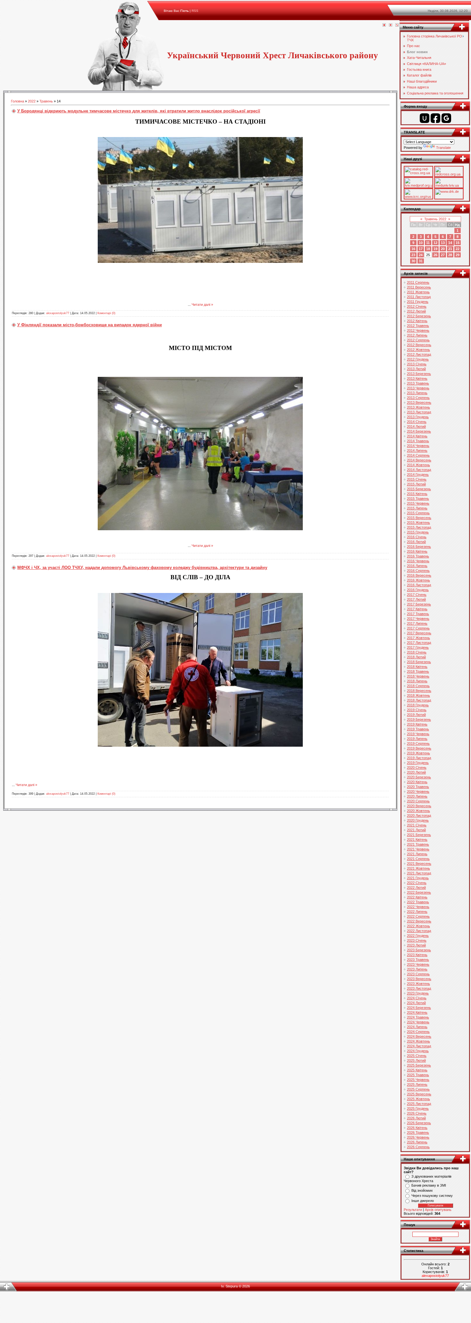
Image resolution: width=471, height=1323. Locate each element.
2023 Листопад (419, 988)
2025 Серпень (418, 1089)
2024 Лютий (416, 1003)
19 (435, 249)
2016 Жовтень (418, 580)
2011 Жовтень (418, 292)
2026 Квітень (417, 1128)
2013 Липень (417, 393)
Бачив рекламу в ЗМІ (428, 1185)
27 (443, 255)
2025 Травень (418, 1075)
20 (443, 249)
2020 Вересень (419, 806)
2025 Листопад (419, 1104)
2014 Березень (419, 431)
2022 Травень (418, 902)
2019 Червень (418, 734)
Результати (413, 1210)
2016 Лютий (416, 542)
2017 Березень (419, 604)
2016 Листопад (419, 585)
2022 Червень (418, 907)
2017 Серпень (418, 628)
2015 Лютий (416, 484)
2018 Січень (416, 652)
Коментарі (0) (106, 313)
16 (413, 249)
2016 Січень (416, 537)
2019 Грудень (418, 763)
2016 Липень (417, 566)
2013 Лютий (416, 369)
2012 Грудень (418, 359)
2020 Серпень (418, 801)
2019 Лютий (416, 715)
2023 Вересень (419, 979)
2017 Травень (418, 614)
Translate (443, 148)
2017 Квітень (417, 609)
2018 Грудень (418, 705)
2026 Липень (417, 1142)
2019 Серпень (418, 743)
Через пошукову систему (432, 1195)
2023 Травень (418, 960)
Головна (17, 101)
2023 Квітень (417, 955)
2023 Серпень (418, 974)
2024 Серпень (418, 1032)
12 (435, 243)
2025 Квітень (417, 1070)
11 (428, 243)
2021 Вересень (419, 863)
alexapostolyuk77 (57, 313)
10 (421, 243)
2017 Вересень (419, 633)
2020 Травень (418, 787)
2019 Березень (419, 719)
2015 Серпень (418, 513)
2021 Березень (419, 835)
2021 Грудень (418, 878)
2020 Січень (416, 767)
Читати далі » (202, 304)
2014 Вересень (419, 460)
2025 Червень (418, 1080)
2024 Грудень (418, 1051)
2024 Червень (418, 1022)
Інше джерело (422, 1201)
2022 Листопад (419, 931)
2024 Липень (417, 1027)
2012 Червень (418, 330)
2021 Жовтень (418, 868)
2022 (32, 101)
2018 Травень (418, 671)
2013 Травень (418, 383)
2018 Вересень (419, 691)
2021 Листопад (419, 873)
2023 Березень (419, 950)
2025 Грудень (418, 1108)
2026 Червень (418, 1137)
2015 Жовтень (418, 522)
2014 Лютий (416, 426)
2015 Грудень (418, 532)
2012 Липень (417, 335)
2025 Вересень (419, 1094)
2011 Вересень (419, 287)
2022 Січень (416, 883)
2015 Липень (417, 508)
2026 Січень (416, 1113)
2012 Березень (419, 316)
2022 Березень (419, 892)
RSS (195, 10)
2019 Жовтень (418, 753)
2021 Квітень (417, 839)
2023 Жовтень (418, 984)
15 (457, 243)
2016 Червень (418, 561)
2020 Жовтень (418, 811)
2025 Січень (416, 1056)
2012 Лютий (416, 311)
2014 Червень (418, 446)
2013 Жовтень (418, 407)
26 (435, 255)
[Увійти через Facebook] (435, 118)
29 (457, 255)
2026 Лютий (416, 1118)
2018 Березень (419, 662)
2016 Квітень (417, 551)
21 (450, 249)
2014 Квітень (417, 436)
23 (413, 255)
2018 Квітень (417, 667)
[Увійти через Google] (446, 118)
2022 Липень (417, 911)
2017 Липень (417, 623)
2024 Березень (419, 1008)
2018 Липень (417, 681)
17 (421, 249)
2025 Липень (417, 1084)
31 (421, 261)
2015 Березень (419, 489)
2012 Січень (416, 306)
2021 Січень (416, 825)
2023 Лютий (416, 945)
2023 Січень (416, 940)
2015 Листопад (419, 527)
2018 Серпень (418, 686)
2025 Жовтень (418, 1099)
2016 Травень (418, 556)
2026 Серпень (418, 1147)
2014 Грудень (418, 474)
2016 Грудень (418, 590)
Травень (46, 101)
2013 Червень (418, 388)
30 (413, 261)
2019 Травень (418, 729)
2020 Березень (419, 777)
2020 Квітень (417, 782)
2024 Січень (416, 998)
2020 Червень (418, 791)
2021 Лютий (416, 830)
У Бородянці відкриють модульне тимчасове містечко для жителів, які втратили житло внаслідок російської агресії (138, 111)
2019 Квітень (417, 724)
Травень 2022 (435, 219)
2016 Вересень (419, 575)
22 (457, 249)
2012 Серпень (418, 340)
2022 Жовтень (418, 926)
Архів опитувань (438, 1210)
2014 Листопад (419, 470)
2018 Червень (418, 676)
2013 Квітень (417, 378)
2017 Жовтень (418, 638)
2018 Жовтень (418, 695)
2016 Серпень (418, 570)
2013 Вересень (419, 402)
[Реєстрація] (390, 25)
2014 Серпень (418, 455)
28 (450, 255)
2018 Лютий (416, 657)
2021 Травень (418, 844)
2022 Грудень (418, 935)
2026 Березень (419, 1123)
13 (443, 243)
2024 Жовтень (418, 1041)
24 (421, 255)
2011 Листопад (419, 297)
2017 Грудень (418, 647)
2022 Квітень (417, 897)
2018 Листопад (419, 700)
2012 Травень (418, 326)
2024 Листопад (419, 1046)
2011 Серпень (418, 282)
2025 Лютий (416, 1060)
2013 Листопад (419, 412)
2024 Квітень (417, 1012)
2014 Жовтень (418, 465)
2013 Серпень (418, 398)
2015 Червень (418, 503)
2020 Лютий (416, 772)
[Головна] (384, 25)
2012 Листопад (419, 354)
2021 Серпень (418, 859)
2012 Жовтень (418, 350)
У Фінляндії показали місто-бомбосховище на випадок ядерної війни (89, 324)
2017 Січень (416, 595)
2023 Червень (418, 964)
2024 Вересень (419, 1036)
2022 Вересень (419, 921)
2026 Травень (418, 1132)
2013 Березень (419, 374)
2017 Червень (418, 619)
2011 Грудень (417, 302)
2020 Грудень (418, 820)
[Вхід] (397, 25)
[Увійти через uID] (424, 118)
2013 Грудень (418, 417)
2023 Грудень (418, 993)
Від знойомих (422, 1190)
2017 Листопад (419, 643)
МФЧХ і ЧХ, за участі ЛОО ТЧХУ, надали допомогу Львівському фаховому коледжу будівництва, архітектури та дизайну (142, 567)
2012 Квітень (417, 321)
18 (428, 249)
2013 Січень (416, 364)
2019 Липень (417, 739)
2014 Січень (416, 422)
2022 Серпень (418, 916)
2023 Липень (417, 969)
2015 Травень (418, 498)
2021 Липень (417, 854)
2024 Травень (418, 1017)
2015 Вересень (419, 518)
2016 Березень (419, 546)
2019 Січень (416, 710)
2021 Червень (418, 849)
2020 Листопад (419, 815)
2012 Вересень (419, 345)
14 (450, 243)
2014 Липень (417, 450)
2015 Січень (416, 479)
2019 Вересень (419, 748)
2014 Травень (418, 441)
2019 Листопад (419, 758)
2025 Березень (419, 1065)
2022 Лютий (416, 887)
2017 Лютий (416, 599)
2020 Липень (417, 796)
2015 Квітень (417, 494)
